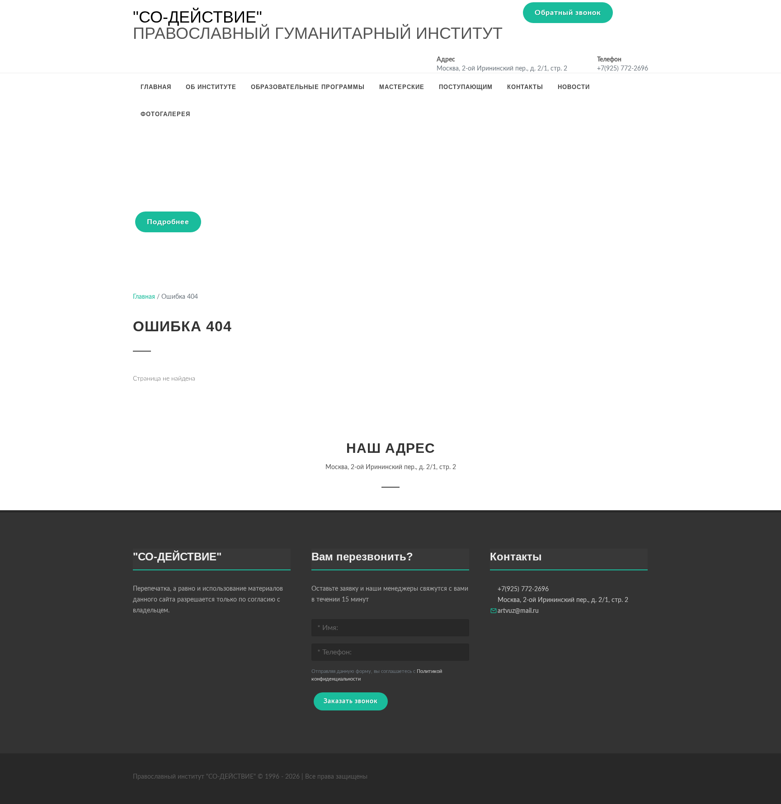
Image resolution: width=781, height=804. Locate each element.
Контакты (525, 87)
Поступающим (466, 87)
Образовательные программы (308, 87)
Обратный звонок (568, 12)
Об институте (211, 87)
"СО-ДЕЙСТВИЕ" (197, 17)
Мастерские (401, 87)
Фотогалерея (165, 114)
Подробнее (168, 222)
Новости (574, 87)
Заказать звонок (351, 701)
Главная (156, 87)
